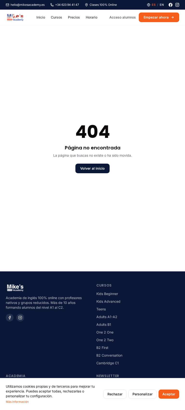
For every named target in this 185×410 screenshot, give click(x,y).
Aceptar (168, 394)
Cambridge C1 (107, 363)
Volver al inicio (92, 168)
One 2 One (104, 332)
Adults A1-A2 (106, 317)
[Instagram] (177, 5)
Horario (91, 17)
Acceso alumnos (122, 17)
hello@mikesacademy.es (28, 4)
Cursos (56, 17)
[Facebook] (170, 5)
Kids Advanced (108, 301)
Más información (17, 402)
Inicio (40, 17)
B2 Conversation (109, 355)
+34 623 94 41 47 (67, 4)
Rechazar (114, 394)
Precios (74, 17)
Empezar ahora (156, 17)
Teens (101, 309)
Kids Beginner (107, 294)
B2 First (102, 348)
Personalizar (142, 394)
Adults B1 (103, 324)
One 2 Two (104, 340)
